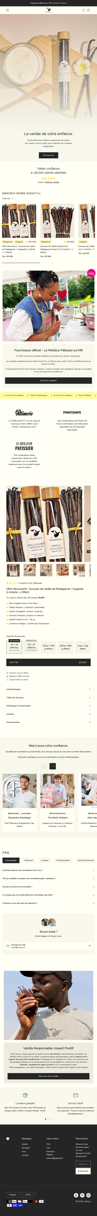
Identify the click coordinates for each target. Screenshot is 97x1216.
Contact (25, 1155)
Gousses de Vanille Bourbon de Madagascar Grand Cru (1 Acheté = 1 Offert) (56, 249)
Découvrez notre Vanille (48, 1076)
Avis (24, 1151)
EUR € (28, 1194)
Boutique (26, 1147)
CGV (48, 1147)
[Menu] (7, 10)
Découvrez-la (48, 155)
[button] (48, 689)
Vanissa (87, 1201)
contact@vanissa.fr (54, 1158)
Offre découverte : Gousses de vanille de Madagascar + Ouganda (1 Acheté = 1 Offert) (18, 249)
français (12, 1194)
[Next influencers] (53, 766)
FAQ (48, 1144)
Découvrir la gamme (49, 380)
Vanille (25, 1144)
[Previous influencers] (44, 766)
